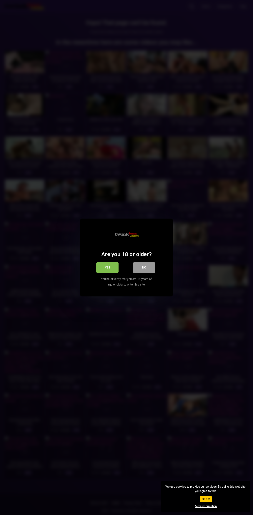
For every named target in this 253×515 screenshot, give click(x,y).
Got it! (206, 499)
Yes (107, 267)
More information (206, 506)
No (144, 267)
